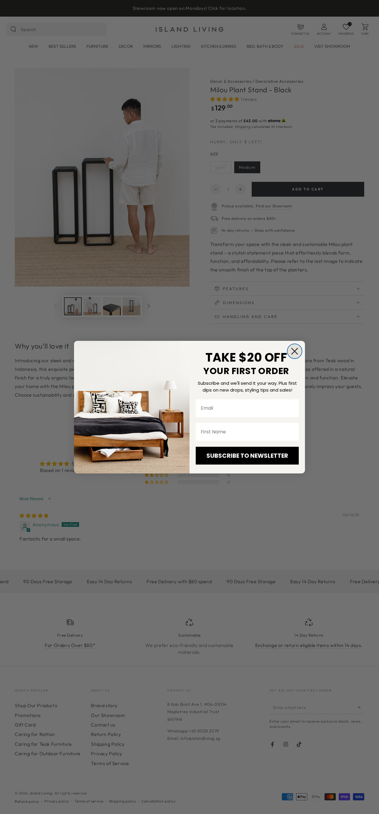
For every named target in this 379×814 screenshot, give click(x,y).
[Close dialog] (294, 351)
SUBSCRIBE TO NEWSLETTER (247, 455)
